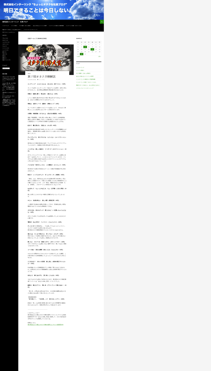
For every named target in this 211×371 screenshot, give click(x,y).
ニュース (4, 50)
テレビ (3, 46)
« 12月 (78, 56)
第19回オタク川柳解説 (42, 76)
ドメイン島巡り (14, 25)
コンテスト (4, 42)
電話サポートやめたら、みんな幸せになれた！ (12, 29)
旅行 (3, 52)
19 (92, 49)
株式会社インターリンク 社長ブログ (15, 22)
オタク (3, 40)
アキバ (29, 73)
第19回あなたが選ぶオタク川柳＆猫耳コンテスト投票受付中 (45, 324)
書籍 (3, 58)
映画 (3, 56)
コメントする (42, 79)
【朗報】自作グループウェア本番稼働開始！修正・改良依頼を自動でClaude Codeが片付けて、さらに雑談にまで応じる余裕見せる (8, 102)
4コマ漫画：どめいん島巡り (25, 25)
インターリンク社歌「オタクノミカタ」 (74, 25)
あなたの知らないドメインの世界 (40, 25)
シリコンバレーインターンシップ (30, 29)
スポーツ (4, 44)
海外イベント (5, 60)
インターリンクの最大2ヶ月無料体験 (56, 25)
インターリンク (5, 25)
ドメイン (4, 48)
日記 (3, 54)
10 (85, 47)
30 (81, 54)
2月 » (99, 56)
